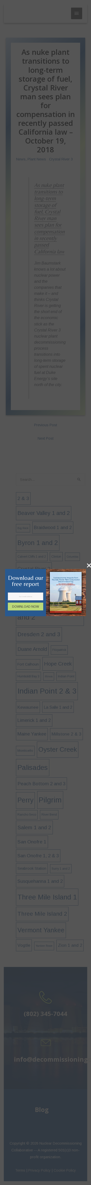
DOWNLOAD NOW (25, 606)
